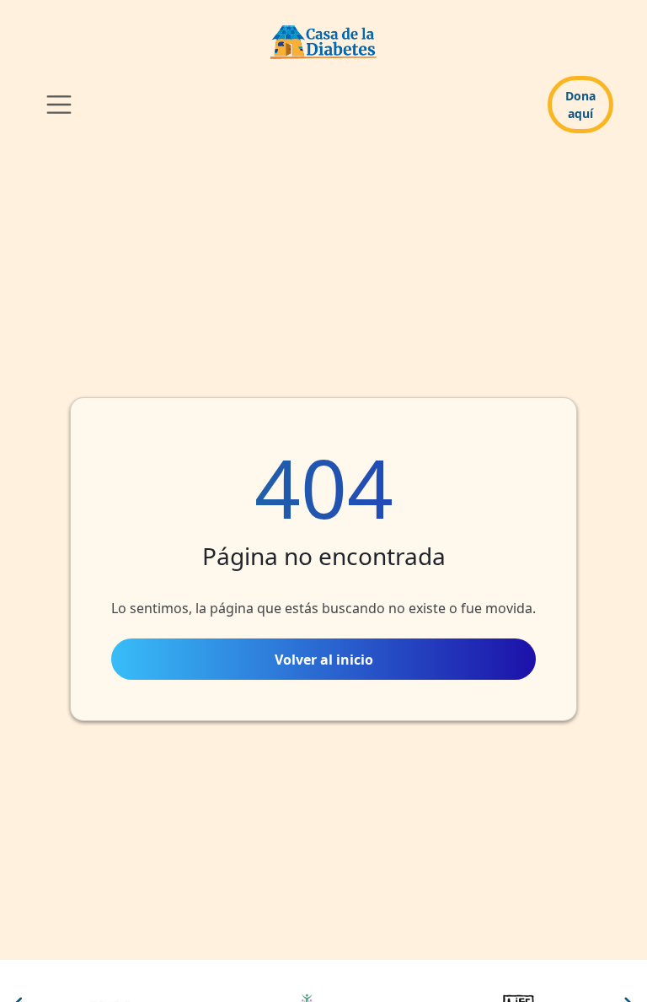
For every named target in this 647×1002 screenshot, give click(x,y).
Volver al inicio (324, 659)
